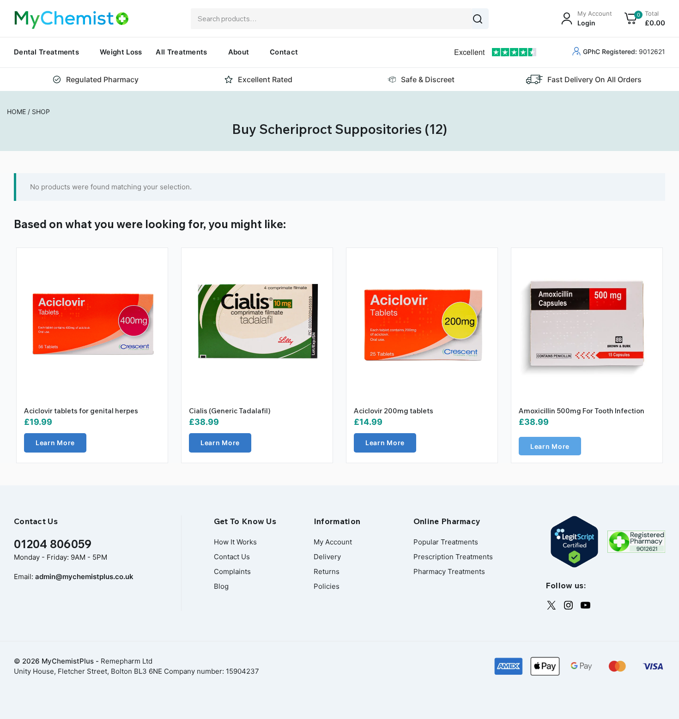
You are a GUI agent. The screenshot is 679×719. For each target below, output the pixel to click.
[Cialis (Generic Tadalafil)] (257, 323)
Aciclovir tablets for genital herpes (81, 410)
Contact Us (232, 556)
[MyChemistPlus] (71, 20)
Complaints (232, 571)
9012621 (624, 51)
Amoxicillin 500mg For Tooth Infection (581, 410)
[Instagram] (568, 605)
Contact (284, 52)
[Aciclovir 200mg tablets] (421, 323)
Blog (221, 586)
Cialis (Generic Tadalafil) (230, 410)
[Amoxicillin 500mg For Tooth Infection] (586, 323)
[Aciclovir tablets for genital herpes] (92, 323)
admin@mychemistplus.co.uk (84, 576)
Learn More (55, 443)
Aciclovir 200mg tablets (393, 410)
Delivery (327, 556)
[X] (551, 605)
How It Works (235, 542)
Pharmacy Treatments (449, 571)
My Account (333, 542)
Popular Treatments (445, 542)
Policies (327, 586)
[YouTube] (585, 605)
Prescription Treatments (453, 556)
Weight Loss (121, 52)
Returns (327, 571)
